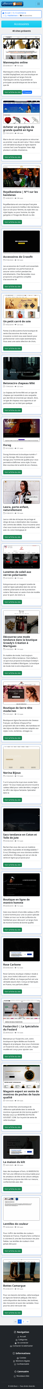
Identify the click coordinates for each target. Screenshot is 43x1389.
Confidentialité (23, 1364)
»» (27, 1321)
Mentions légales (23, 1361)
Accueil (23, 1336)
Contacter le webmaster (23, 1346)
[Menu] (39, 4)
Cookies (23, 1358)
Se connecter (22, 1342)
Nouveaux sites (23, 1376)
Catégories (22, 1339)
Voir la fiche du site (13, 92)
